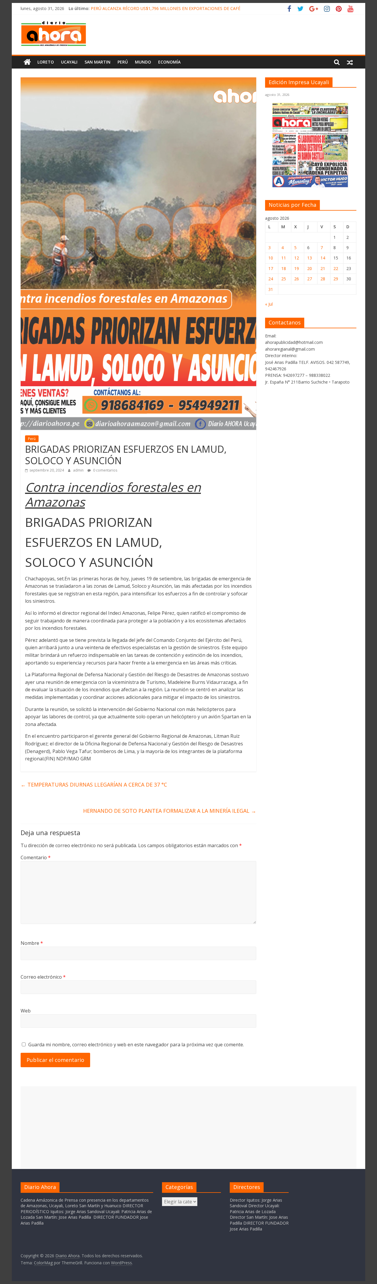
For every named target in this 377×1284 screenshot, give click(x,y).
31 (270, 289)
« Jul (269, 304)
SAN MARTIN (97, 62)
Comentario (36, 857)
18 (283, 268)
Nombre (32, 943)
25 (283, 279)
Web (26, 1010)
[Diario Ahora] (27, 62)
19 (296, 268)
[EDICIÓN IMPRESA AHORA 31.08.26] (310, 186)
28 (322, 279)
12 (296, 258)
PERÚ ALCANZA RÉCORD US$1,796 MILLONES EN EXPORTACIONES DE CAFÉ (165, 8)
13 (309, 258)
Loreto (45, 62)
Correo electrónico (43, 977)
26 (296, 279)
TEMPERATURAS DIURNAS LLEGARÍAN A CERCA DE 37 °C (94, 784)
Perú (123, 62)
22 (335, 268)
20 (309, 268)
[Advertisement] (188, 1127)
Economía (169, 62)
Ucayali (69, 62)
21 (322, 268)
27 (309, 279)
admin (79, 470)
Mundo (143, 62)
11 (283, 258)
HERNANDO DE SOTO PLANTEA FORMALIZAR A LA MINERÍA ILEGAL (169, 810)
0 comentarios (104, 470)
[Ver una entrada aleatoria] (349, 62)
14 (322, 258)
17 (270, 268)
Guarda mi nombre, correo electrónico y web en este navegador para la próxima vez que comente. (136, 1044)
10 (270, 258)
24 (270, 279)
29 (335, 279)
